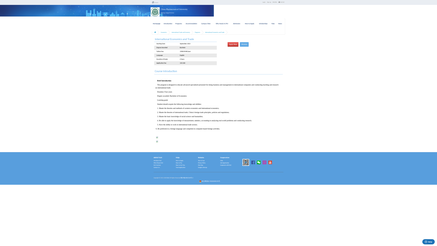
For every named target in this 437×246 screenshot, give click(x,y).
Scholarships (263, 24)
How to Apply (249, 24)
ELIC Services (157, 165)
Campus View (206, 24)
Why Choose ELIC (158, 163)
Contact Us (157, 167)
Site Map (200, 165)
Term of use (201, 160)
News (280, 24)
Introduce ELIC (157, 160)
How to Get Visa (180, 165)
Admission (236, 24)
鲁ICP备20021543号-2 (187, 178)
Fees (273, 24)
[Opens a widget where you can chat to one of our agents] (428, 242)
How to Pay (179, 163)
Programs (178, 24)
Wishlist (275, 2)
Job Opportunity (224, 163)
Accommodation (191, 24)
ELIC (168, 178)
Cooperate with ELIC (225, 165)
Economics (164, 32)
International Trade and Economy (181, 32)
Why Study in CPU (222, 24)
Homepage (156, 24)
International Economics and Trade (214, 32)
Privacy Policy (201, 163)
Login (264, 2)
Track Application (180, 167)
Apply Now (233, 44)
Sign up (269, 2)
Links (221, 160)
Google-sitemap (202, 167)
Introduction (168, 24)
